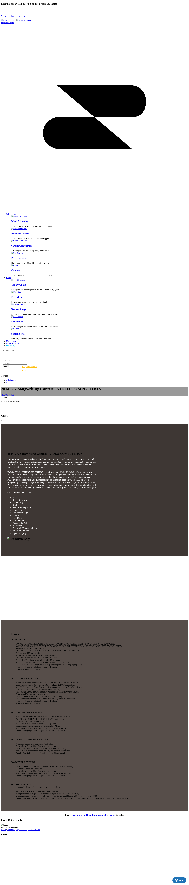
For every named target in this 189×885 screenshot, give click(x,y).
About (3, 830)
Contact (24, 830)
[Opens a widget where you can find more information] (179, 880)
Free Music (17, 297)
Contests (15, 270)
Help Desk (11, 830)
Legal (18, 830)
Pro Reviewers (18, 258)
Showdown (17, 321)
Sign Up (25, 371)
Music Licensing (19, 221)
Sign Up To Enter (8, 395)
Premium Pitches (20, 233)
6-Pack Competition (21, 245)
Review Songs (18, 309)
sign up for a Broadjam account (89, 815)
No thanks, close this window (13, 16)
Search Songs (18, 333)
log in (112, 815)
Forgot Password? (29, 366)
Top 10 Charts (18, 284)
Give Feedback (34, 830)
